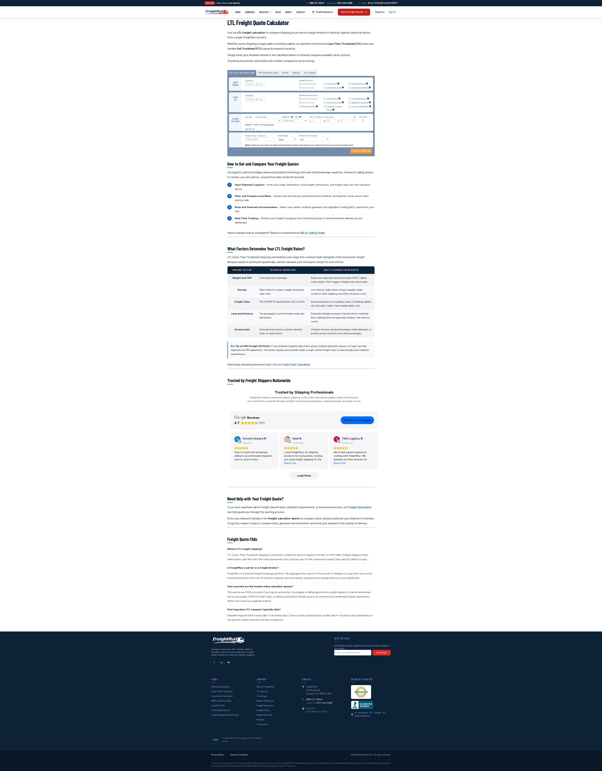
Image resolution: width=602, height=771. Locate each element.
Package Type (261, 117)
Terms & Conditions (239, 755)
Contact (300, 12)
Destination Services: (308, 95)
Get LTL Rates (360, 151)
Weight (286, 117)
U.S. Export (309, 73)
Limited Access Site (334, 88)
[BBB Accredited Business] (362, 705)
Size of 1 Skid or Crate (322, 117)
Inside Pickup (332, 84)
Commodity (282, 136)
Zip (246, 81)
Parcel (285, 73)
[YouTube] (228, 662)
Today (254, 136)
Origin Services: (306, 80)
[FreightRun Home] (216, 12)
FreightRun (233, 523)
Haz (354, 117)
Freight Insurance (265, 705)
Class (297, 117)
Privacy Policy (217, 755)
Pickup (248, 136)
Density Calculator (220, 686)
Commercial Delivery (310, 99)
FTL (268, 73)
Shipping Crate (264, 715)
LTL (241, 73)
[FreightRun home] (228, 640)
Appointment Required (359, 88)
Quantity (248, 117)
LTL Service (262, 691)
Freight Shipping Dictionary (225, 715)
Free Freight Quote (220, 710)
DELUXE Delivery (308, 107)
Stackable (363, 117)
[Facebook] (214, 662)
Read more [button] (290, 463)
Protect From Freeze (308, 136)
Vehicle (296, 73)
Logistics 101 (217, 705)
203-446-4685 (324, 703)
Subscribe (381, 652)
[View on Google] (237, 439)
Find (251, 81)
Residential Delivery (359, 99)
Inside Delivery (332, 99)
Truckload (262, 696)
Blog (278, 12)
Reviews (260, 719)
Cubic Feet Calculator (296, 364)
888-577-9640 (314, 699)
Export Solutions (265, 701)
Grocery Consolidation (360, 107)
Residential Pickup (358, 84)
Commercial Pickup (309, 84)
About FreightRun (265, 686)
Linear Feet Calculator (222, 696)
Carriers (250, 12)
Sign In (392, 12)
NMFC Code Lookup (221, 701)
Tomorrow (261, 136)
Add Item (249, 129)
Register (380, 12)
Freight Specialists (359, 507)
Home (238, 12)
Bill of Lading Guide (313, 232)
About (288, 12)
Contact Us (262, 724)
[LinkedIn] (221, 662)
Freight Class (263, 710)
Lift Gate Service (308, 88)
